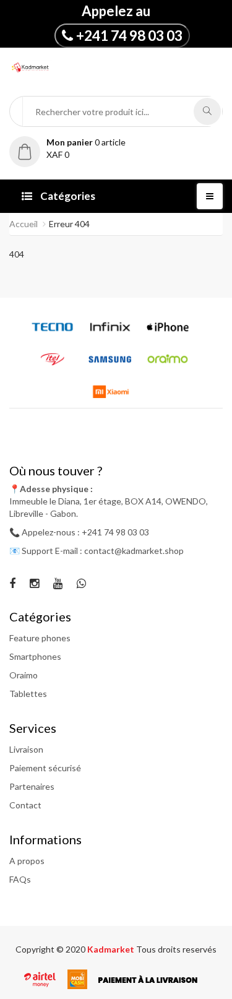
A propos (27, 860)
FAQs (20, 879)
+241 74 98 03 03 (129, 35)
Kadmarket (111, 949)
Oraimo (23, 675)
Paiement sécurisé (45, 768)
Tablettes (28, 693)
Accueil (23, 223)
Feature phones (40, 638)
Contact (25, 805)
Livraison (26, 749)
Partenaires (31, 786)
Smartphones (35, 656)
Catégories (66, 195)
